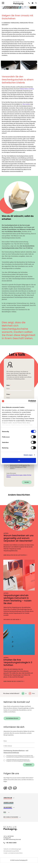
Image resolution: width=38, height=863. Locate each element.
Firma (8, 394)
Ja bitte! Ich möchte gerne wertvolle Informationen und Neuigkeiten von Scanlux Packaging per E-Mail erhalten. (20, 466)
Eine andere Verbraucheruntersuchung (15, 242)
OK (19, 460)
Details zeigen (28, 455)
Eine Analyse (26, 104)
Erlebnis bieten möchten (27, 89)
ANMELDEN (29, 765)
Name (8, 385)
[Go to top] (32, 834)
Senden (26, 482)
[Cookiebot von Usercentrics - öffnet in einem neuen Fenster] (28, 401)
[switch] (33, 436)
